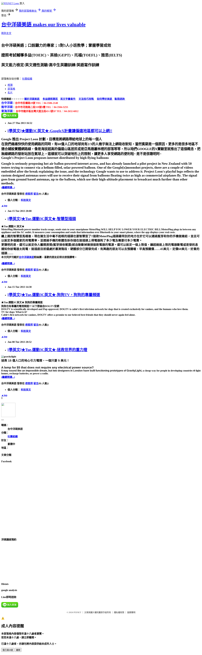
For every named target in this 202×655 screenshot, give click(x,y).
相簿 (10, 85)
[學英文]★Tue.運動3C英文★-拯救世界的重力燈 (47, 350)
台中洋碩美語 (26, 257)
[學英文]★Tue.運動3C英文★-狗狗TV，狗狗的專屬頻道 (54, 295)
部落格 (11, 88)
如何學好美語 (105, 99)
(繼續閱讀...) (8, 187)
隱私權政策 (119, 612)
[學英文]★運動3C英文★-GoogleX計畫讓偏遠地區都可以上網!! (60, 131)
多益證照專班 (50, 99)
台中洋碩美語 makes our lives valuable (43, 24)
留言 (36, 193)
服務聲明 (131, 612)
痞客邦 (29, 193)
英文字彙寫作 (68, 99)
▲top (4, 205)
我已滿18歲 (8, 650)
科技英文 (26, 200)
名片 (10, 92)
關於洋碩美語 (32, 99)
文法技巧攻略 (86, 99)
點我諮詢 (120, 99)
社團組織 (27, 78)
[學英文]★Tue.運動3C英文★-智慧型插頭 (42, 219)
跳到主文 (6, 33)
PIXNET (77, 612)
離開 (18, 650)
